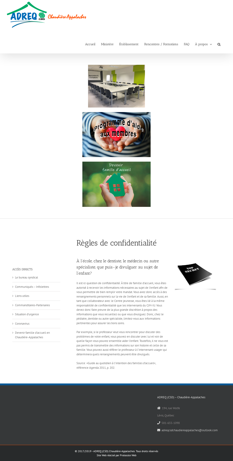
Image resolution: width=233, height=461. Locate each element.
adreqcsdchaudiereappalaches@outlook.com (190, 430)
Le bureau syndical (26, 277)
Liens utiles (22, 296)
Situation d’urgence (27, 314)
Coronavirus (22, 324)
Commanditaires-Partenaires (32, 305)
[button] (219, 44)
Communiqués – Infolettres (32, 287)
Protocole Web (128, 455)
